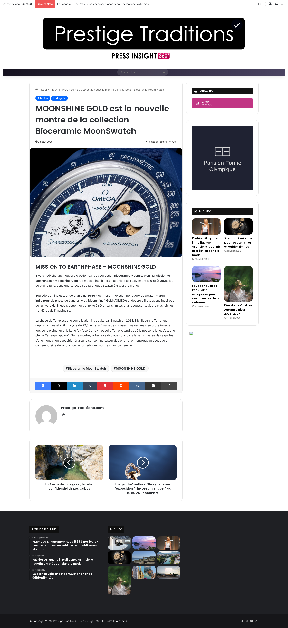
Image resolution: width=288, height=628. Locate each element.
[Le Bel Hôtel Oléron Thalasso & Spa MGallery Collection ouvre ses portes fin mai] (168, 572)
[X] (59, 386)
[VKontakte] (137, 386)
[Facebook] (43, 386)
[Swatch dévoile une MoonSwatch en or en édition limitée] (238, 226)
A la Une (55, 89)
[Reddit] (121, 386)
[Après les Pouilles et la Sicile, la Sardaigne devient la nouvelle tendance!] (144, 557)
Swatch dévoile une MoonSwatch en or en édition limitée (238, 243)
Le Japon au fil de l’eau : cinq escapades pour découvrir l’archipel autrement (103, 3)
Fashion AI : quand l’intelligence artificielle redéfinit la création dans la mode (206, 247)
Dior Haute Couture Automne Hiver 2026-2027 (238, 310)
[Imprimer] (169, 386)
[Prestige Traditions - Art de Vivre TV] (144, 38)
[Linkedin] (75, 386)
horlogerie (59, 98)
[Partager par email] (153, 386)
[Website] (63, 414)
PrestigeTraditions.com (82, 407)
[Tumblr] (90, 386)
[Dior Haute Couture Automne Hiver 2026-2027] (238, 284)
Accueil (42, 89)
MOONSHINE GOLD (130, 368)
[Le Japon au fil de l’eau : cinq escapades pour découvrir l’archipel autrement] (206, 274)
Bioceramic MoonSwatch (87, 368)
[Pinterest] (105, 386)
